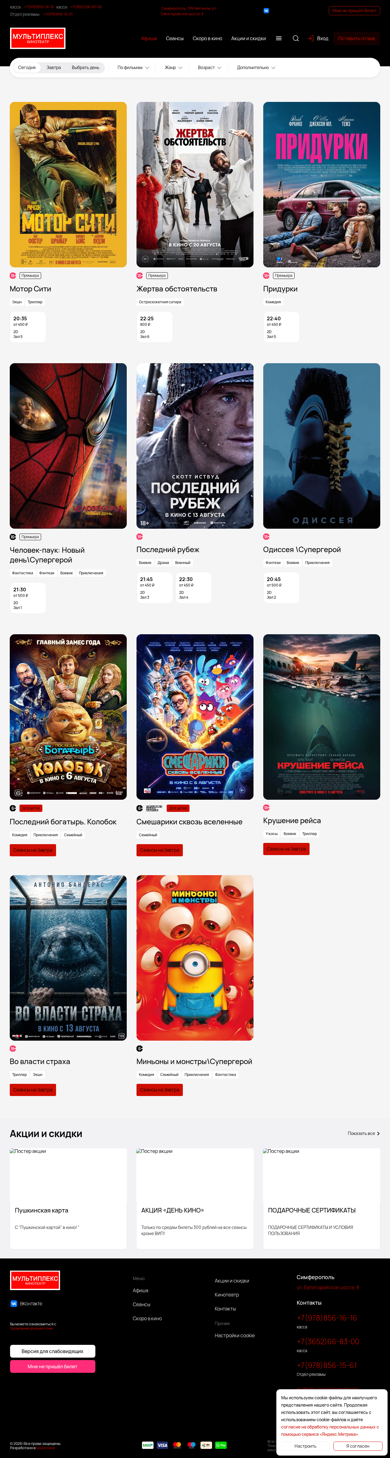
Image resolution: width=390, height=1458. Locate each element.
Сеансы (141, 1304)
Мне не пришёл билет (354, 10)
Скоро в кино (147, 1318)
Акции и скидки (232, 1280)
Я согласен (357, 1446)
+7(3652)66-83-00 (86, 7)
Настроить (305, 1446)
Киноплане (45, 1447)
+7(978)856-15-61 (58, 14)
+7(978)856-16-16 (39, 7)
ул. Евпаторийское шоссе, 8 (328, 1287)
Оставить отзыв (356, 38)
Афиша (140, 1290)
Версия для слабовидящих (52, 1351)
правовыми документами (31, 1328)
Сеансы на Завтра (32, 850)
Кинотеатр (227, 1294)
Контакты (225, 1308)
